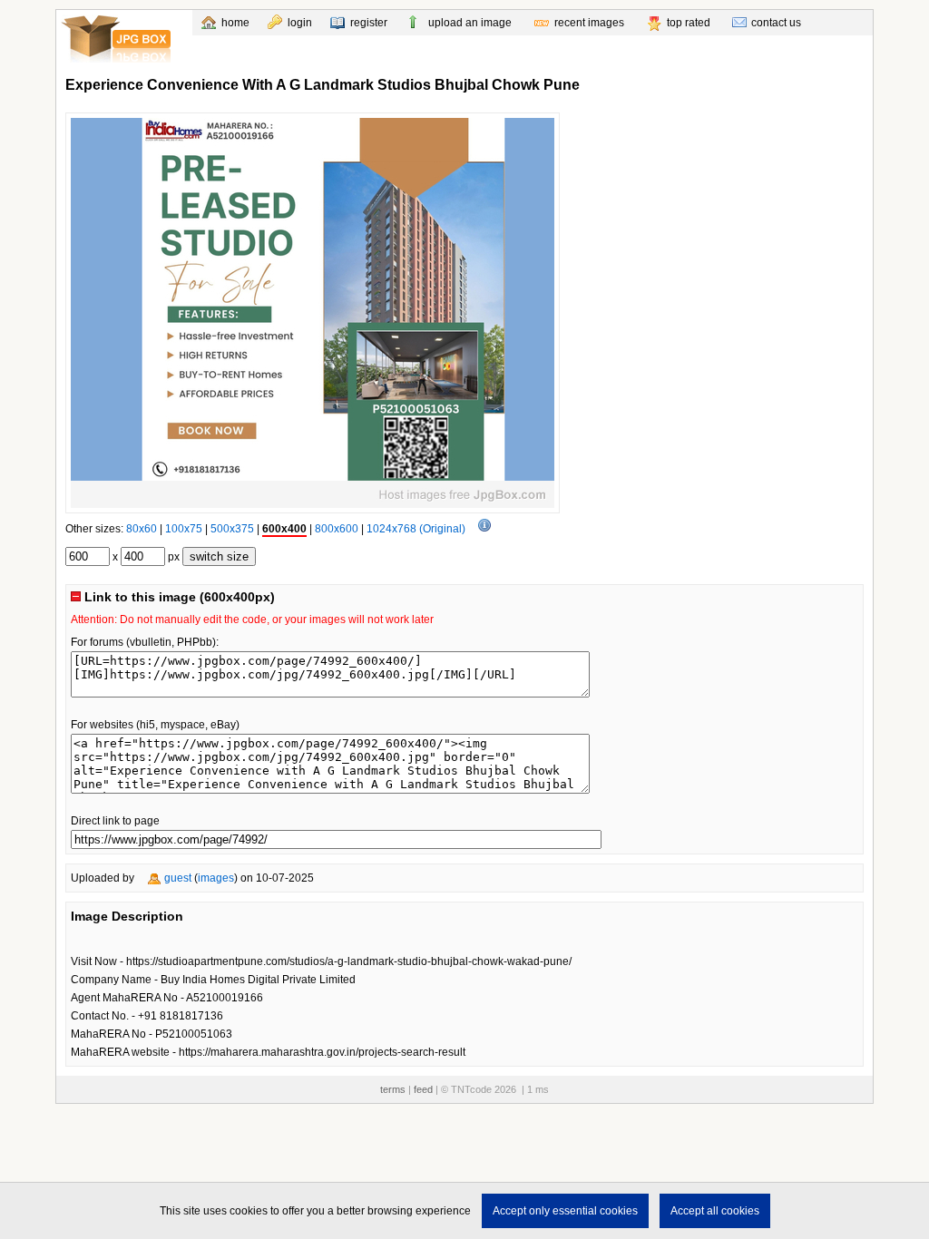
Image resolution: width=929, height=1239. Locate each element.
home (235, 22)
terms (393, 1089)
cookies (249, 1211)
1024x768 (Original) (416, 528)
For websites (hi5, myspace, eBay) (155, 724)
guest (177, 878)
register (368, 22)
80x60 (141, 528)
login (300, 22)
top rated (688, 22)
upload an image (470, 22)
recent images (589, 22)
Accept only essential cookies (565, 1211)
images (216, 878)
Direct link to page (115, 821)
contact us (776, 22)
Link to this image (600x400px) (178, 597)
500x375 (232, 528)
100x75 (183, 528)
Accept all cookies (714, 1211)
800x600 (336, 528)
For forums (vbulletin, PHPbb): (145, 642)
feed (423, 1089)
